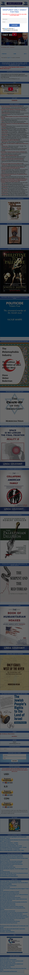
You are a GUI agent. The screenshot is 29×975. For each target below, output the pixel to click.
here (6, 28)
